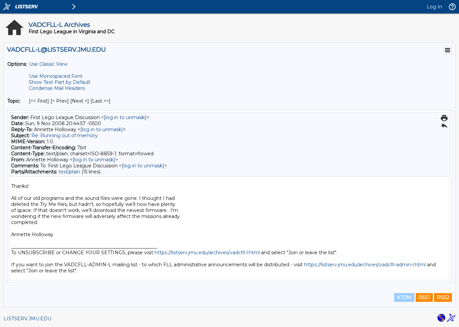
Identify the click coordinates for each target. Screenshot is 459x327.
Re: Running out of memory (64, 135)
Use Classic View (48, 64)
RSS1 (424, 297)
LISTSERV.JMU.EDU (27, 319)
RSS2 (443, 297)
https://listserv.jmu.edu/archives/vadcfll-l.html (207, 253)
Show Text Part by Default (59, 82)
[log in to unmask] (125, 117)
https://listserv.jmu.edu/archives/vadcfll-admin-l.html (365, 265)
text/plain (69, 172)
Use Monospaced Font (55, 76)
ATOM (404, 297)
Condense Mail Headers (57, 88)
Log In (434, 7)
